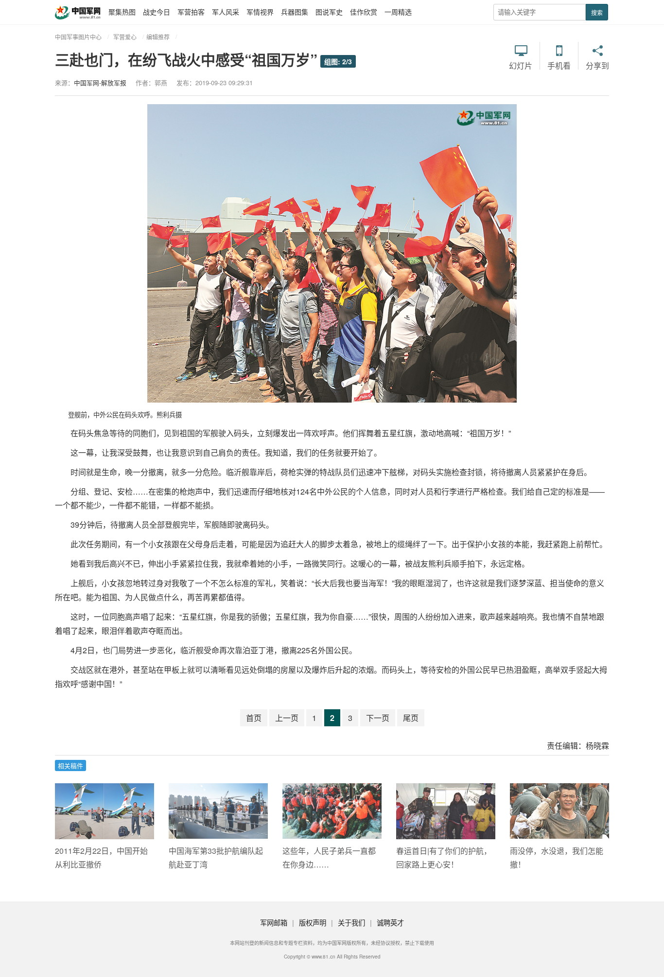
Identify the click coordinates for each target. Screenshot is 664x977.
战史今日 (156, 12)
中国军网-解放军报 (100, 82)
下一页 (377, 717)
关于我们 (351, 922)
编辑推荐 (158, 37)
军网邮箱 (273, 922)
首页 (254, 717)
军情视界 (260, 12)
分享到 (597, 65)
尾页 (411, 717)
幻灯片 (520, 65)
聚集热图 (122, 12)
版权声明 (312, 922)
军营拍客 (191, 12)
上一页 (286, 717)
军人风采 (225, 12)
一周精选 (398, 12)
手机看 (559, 65)
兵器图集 (294, 12)
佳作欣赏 (363, 12)
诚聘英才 (390, 922)
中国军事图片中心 (78, 37)
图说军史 (329, 12)
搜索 (597, 12)
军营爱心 (125, 37)
